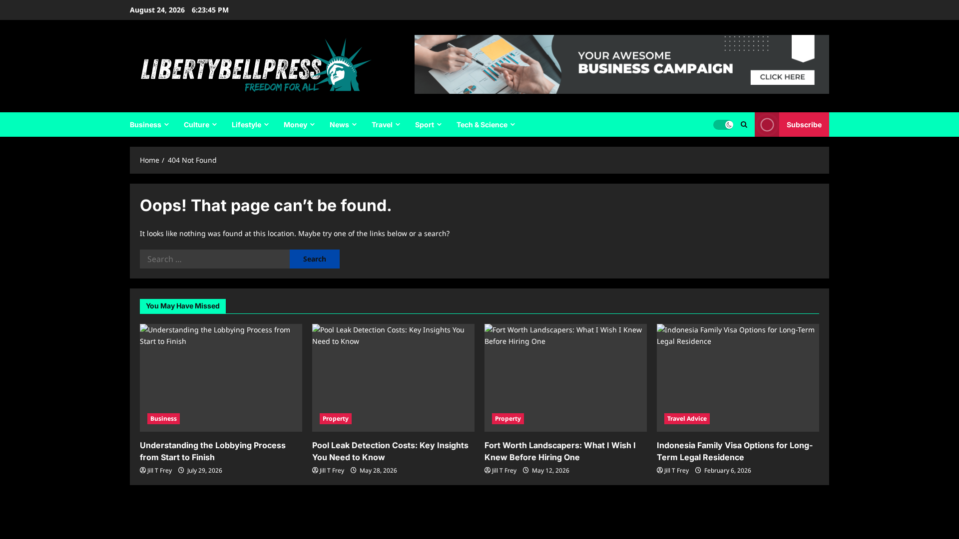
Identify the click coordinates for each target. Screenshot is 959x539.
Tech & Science (482, 124)
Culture (196, 124)
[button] (744, 124)
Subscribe (804, 124)
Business (145, 124)
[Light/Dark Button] (723, 125)
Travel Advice (687, 418)
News (339, 124)
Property (336, 418)
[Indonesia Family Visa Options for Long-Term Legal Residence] (738, 378)
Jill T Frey (159, 470)
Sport (424, 124)
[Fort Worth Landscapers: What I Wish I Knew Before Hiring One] (565, 378)
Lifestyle (246, 124)
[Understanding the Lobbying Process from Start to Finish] (221, 378)
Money (295, 124)
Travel (382, 124)
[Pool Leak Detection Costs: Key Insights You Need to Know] (393, 378)
